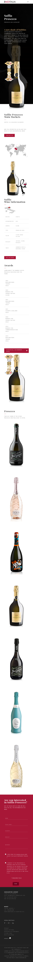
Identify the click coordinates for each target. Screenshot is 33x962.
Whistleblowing (9, 934)
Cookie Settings (9, 929)
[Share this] (5, 923)
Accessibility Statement (11, 931)
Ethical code (8, 933)
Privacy (6, 928)
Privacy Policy (20, 854)
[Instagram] (9, 923)
